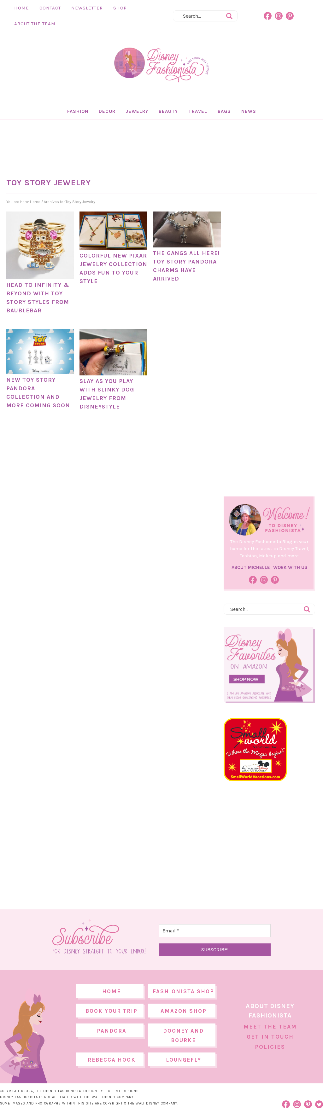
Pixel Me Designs (121, 1091)
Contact (50, 8)
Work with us (290, 567)
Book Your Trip (111, 1011)
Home (21, 8)
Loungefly (183, 1060)
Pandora (111, 1031)
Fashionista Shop (183, 991)
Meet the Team (270, 1026)
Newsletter (87, 8)
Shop (120, 8)
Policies (270, 1046)
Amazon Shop (184, 1011)
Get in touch (270, 1036)
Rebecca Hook (112, 1060)
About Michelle (251, 567)
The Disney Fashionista (161, 65)
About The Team (35, 23)
